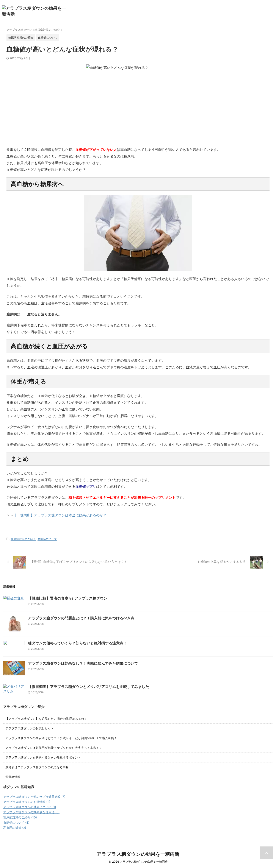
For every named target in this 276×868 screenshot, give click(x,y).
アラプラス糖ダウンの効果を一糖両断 (138, 854)
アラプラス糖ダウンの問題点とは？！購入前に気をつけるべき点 (81, 618)
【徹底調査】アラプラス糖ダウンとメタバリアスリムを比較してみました (88, 686)
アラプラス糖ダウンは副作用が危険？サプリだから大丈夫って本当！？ (53, 748)
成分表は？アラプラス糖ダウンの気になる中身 (37, 767)
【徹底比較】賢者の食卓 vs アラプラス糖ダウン (67, 598)
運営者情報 (12, 777)
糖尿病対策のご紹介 (23, 539)
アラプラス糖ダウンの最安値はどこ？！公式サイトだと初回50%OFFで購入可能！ (61, 738)
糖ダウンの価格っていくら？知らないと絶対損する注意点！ (77, 643)
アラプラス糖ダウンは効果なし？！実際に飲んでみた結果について (83, 663)
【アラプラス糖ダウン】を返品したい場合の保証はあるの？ (46, 718)
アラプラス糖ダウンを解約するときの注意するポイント (43, 757)
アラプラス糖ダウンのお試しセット (29, 728)
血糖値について (47, 539)
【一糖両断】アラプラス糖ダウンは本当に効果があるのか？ (60, 515)
